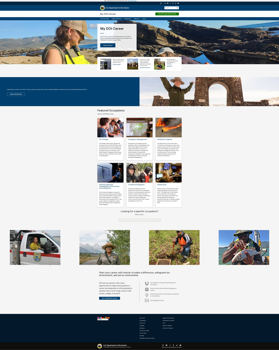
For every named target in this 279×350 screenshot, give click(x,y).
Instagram (165, 3)
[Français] (101, 317)
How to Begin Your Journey (109, 298)
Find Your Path (104, 18)
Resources (127, 18)
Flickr (175, 3)
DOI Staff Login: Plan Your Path (167, 14)
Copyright (142, 325)
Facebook (167, 3)
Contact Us (142, 323)
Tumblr (173, 3)
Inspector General (167, 325)
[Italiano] (106, 317)
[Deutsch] (103, 317)
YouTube (178, 3)
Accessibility (143, 320)
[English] (98, 317)
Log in (144, 18)
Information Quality (144, 330)
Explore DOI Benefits (16, 94)
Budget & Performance (168, 318)
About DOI (142, 318)
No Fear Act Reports (168, 328)
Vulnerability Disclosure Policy (147, 338)
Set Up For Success (145, 67)
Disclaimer (142, 328)
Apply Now (169, 66)
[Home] (102, 8)
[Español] (108, 317)
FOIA (164, 323)
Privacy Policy (143, 333)
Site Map (142, 335)
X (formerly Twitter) (170, 3)
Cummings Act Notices (168, 320)
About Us (136, 18)
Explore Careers (117, 18)
